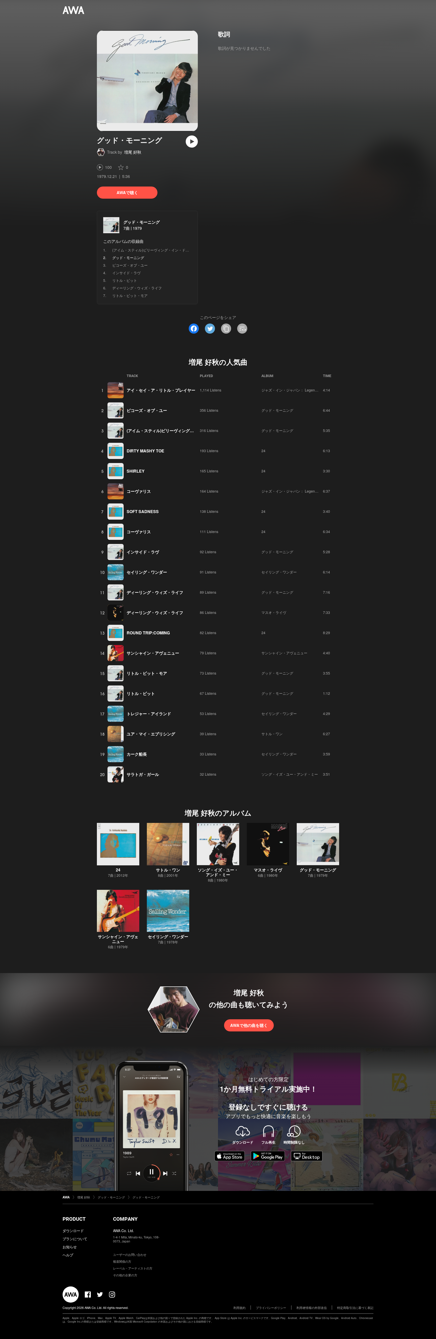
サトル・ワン (272, 733)
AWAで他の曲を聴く (249, 1025)
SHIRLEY (136, 471)
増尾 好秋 (132, 152)
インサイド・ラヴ (126, 272)
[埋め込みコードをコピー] (242, 329)
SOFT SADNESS (143, 511)
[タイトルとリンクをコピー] (226, 329)
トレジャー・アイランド (149, 714)
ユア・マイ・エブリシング (151, 734)
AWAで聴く (127, 192)
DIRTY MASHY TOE (145, 451)
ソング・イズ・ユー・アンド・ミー (289, 774)
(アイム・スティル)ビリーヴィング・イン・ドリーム (154, 249)
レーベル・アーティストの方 (132, 1268)
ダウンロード (73, 1230)
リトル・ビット (124, 280)
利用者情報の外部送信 (311, 1307)
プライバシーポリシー (271, 1307)
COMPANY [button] (125, 1219)
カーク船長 (137, 754)
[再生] (192, 141)
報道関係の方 (122, 1261)
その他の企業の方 (125, 1275)
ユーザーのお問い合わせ (129, 1254)
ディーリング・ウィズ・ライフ (137, 287)
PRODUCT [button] (74, 1219)
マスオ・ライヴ (273, 612)
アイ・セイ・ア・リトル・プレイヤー (161, 390)
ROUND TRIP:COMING (148, 633)
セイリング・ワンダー (147, 572)
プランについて (75, 1238)
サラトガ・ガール (143, 774)
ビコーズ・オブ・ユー (130, 265)
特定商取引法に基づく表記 (355, 1307)
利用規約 (239, 1307)
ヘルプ (68, 1254)
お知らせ (70, 1246)
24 (263, 450)
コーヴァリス (139, 491)
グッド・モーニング (141, 222)
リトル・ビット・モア (130, 295)
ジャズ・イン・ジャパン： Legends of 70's (295, 390)
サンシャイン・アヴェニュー (153, 653)
